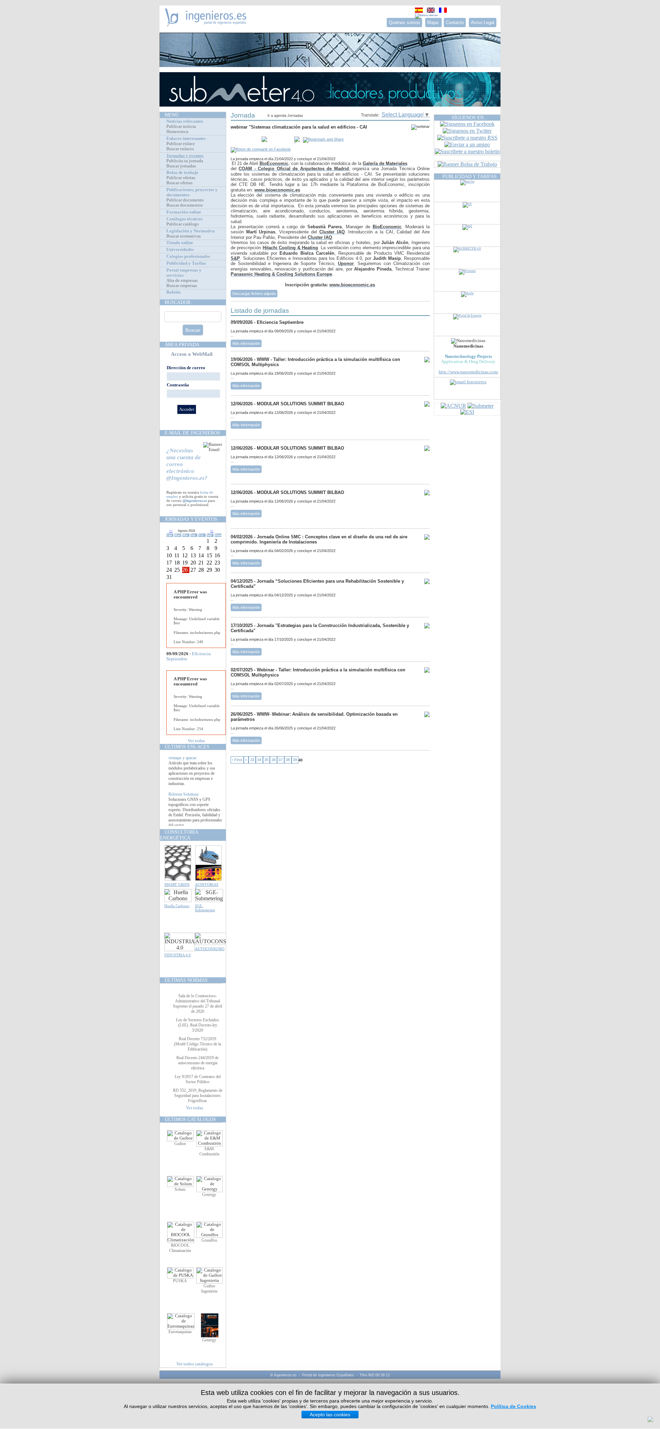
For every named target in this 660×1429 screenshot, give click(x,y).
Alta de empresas (182, 280)
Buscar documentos (184, 205)
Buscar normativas (183, 236)
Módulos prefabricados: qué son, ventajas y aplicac (195, 766)
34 (259, 760)
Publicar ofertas (180, 177)
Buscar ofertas (179, 182)
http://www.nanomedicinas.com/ (469, 372)
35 (266, 760)
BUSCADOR (177, 302)
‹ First (237, 760)
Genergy (209, 1194)
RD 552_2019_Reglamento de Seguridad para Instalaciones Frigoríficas (197, 1095)
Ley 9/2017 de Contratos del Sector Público (198, 1079)
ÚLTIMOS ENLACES (187, 746)
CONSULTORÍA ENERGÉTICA (179, 834)
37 (280, 760)
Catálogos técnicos (184, 219)
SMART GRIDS (176, 884)
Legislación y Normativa (190, 231)
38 (288, 760)
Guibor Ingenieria (209, 1289)
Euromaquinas (180, 1331)
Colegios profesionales (188, 256)
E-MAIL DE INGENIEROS (192, 433)
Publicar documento (185, 200)
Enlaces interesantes (186, 138)
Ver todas (196, 740)
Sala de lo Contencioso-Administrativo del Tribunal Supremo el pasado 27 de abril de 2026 (197, 1003)
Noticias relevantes (184, 121)
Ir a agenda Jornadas (285, 115)
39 (295, 760)
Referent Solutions (183, 804)
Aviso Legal (482, 22)
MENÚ (172, 115)
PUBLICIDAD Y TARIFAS (469, 176)
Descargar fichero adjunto (254, 294)
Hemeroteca (177, 131)
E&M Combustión (209, 1151)
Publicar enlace (180, 143)
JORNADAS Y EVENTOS (191, 519)
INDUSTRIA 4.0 (177, 955)
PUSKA (180, 1280)
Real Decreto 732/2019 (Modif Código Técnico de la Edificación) (197, 1044)
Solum (180, 1189)
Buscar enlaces (180, 148)
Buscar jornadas (181, 166)
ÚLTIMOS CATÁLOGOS (190, 1119)
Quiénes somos (404, 22)
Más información (246, 343)
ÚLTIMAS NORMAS (186, 980)
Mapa (433, 22)
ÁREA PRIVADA (182, 344)
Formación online (183, 212)
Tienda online (179, 242)
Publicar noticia (181, 126)
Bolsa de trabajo (182, 172)
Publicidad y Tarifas (186, 263)
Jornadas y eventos (185, 155)
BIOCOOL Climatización (180, 1248)
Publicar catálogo (182, 224)
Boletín (173, 292)
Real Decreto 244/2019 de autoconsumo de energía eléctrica (197, 1062)
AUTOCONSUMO (209, 949)
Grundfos (209, 1240)
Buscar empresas (181, 285)
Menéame (244, 139)
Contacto (455, 22)
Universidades (180, 249)
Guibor (180, 1143)
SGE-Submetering (205, 908)
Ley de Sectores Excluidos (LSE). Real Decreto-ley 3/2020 (197, 1025)
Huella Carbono (176, 906)
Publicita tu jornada (184, 160)
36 (274, 760)
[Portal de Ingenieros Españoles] (205, 25)
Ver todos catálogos (194, 1364)
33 (252, 760)
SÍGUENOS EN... (470, 117)
